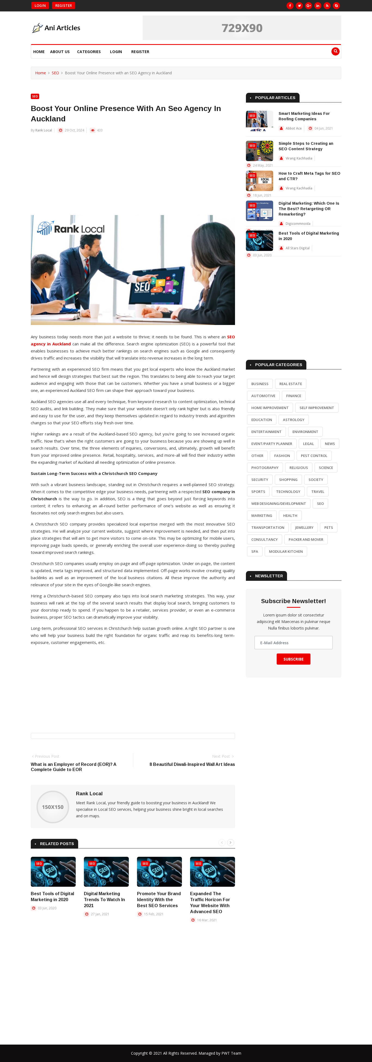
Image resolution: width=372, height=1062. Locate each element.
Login (40, 5)
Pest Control (314, 455)
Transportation (267, 527)
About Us (60, 51)
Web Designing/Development (278, 503)
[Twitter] (299, 5)
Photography (265, 467)
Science (326, 467)
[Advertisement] (133, 177)
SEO (55, 72)
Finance (293, 395)
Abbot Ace (294, 128)
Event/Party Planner (271, 443)
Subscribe (293, 659)
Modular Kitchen (286, 551)
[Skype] (336, 5)
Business (260, 383)
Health (290, 515)
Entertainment (266, 431)
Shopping (288, 479)
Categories (89, 51)
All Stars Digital (298, 248)
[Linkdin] (317, 5)
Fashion (282, 455)
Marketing (261, 515)
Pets (328, 527)
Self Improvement (317, 407)
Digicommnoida (298, 223)
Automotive (263, 395)
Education (261, 419)
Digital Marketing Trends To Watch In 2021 (104, 899)
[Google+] (308, 5)
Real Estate (290, 383)
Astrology (293, 419)
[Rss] (327, 5)
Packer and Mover (306, 539)
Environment (305, 431)
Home (39, 51)
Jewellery (304, 527)
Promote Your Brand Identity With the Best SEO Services (159, 899)
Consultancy (264, 539)
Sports (258, 491)
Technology (288, 491)
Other (257, 455)
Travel (317, 491)
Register (63, 5)
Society (316, 479)
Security (259, 479)
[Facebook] (290, 5)
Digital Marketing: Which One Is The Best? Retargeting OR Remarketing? (309, 208)
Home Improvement (270, 407)
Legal (308, 443)
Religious (298, 467)
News (330, 443)
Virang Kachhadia (299, 158)
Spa (254, 551)
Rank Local (43, 130)
